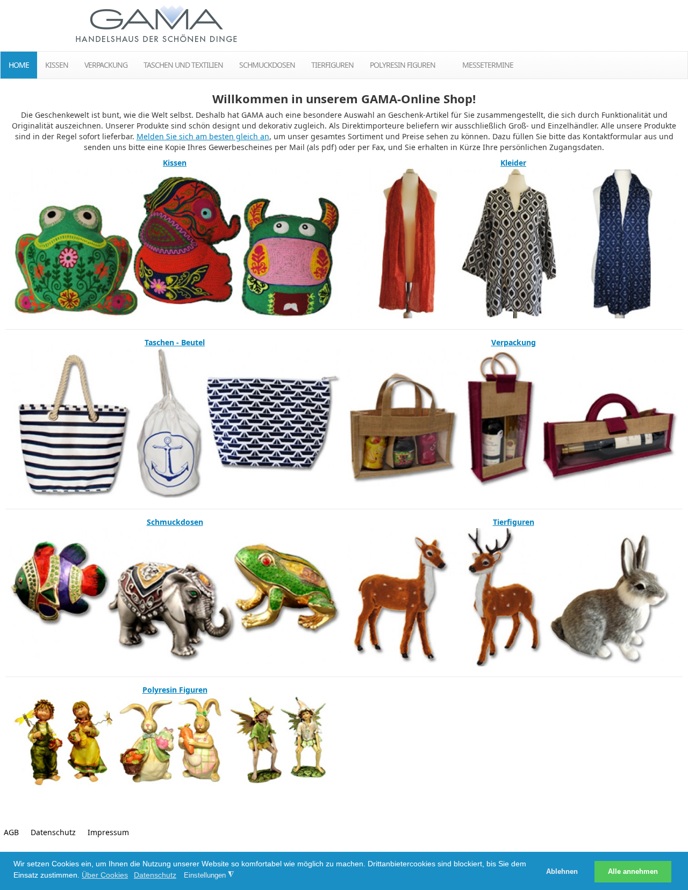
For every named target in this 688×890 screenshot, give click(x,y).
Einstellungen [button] (209, 875)
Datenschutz (53, 832)
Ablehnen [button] (562, 871)
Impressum (108, 832)
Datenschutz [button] (155, 875)
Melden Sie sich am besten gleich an (203, 136)
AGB (11, 832)
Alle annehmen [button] (633, 871)
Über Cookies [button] (105, 875)
